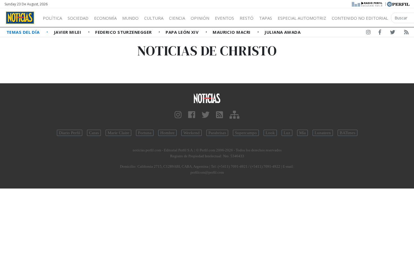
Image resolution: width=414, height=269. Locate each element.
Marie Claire (118, 133)
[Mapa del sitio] (234, 115)
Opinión (200, 18)
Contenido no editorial (360, 18)
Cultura (153, 18)
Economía (105, 18)
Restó (246, 18)
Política (52, 18)
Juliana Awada (282, 32)
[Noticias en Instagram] (368, 33)
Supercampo (246, 133)
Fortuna (145, 133)
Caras (94, 133)
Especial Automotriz (302, 18)
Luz (287, 133)
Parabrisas (217, 133)
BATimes (347, 133)
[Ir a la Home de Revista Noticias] (20, 18)
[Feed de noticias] (406, 33)
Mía (302, 133)
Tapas (265, 18)
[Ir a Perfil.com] (398, 3)
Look (270, 133)
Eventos (224, 18)
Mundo (130, 18)
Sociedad (78, 18)
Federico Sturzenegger (124, 32)
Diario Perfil (69, 133)
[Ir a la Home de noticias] (207, 98)
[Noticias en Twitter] (392, 33)
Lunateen (323, 133)
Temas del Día (23, 32)
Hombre (167, 133)
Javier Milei (68, 32)
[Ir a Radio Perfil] (367, 3)
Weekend (191, 133)
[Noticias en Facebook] (379, 33)
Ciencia (177, 18)
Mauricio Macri (232, 32)
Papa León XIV (183, 32)
